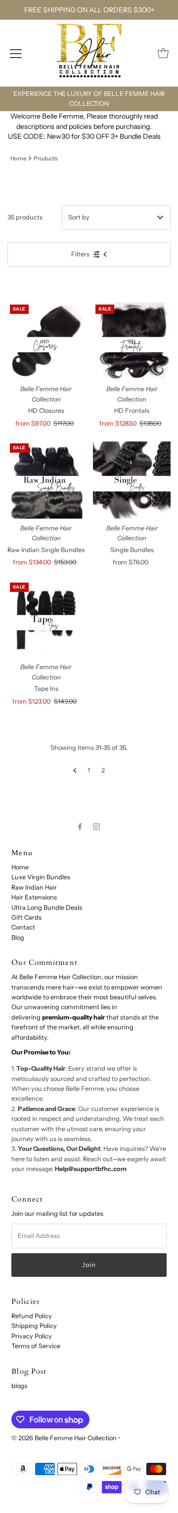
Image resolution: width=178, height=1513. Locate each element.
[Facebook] (80, 827)
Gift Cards (26, 917)
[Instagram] (96, 827)
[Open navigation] (15, 53)
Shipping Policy (34, 1325)
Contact (23, 927)
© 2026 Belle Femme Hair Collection (64, 1438)
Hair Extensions (34, 897)
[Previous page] (75, 770)
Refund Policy (31, 1316)
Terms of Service (35, 1346)
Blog (17, 937)
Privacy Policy (31, 1336)
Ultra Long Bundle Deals (46, 907)
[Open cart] (163, 53)
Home (18, 158)
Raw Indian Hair (34, 887)
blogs (19, 1385)
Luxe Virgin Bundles (40, 877)
